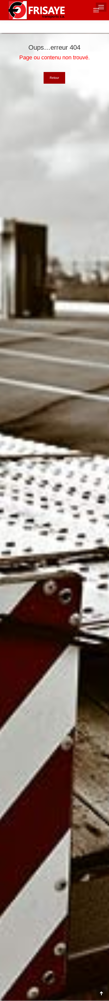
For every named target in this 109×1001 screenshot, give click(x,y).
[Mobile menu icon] (96, 10)
